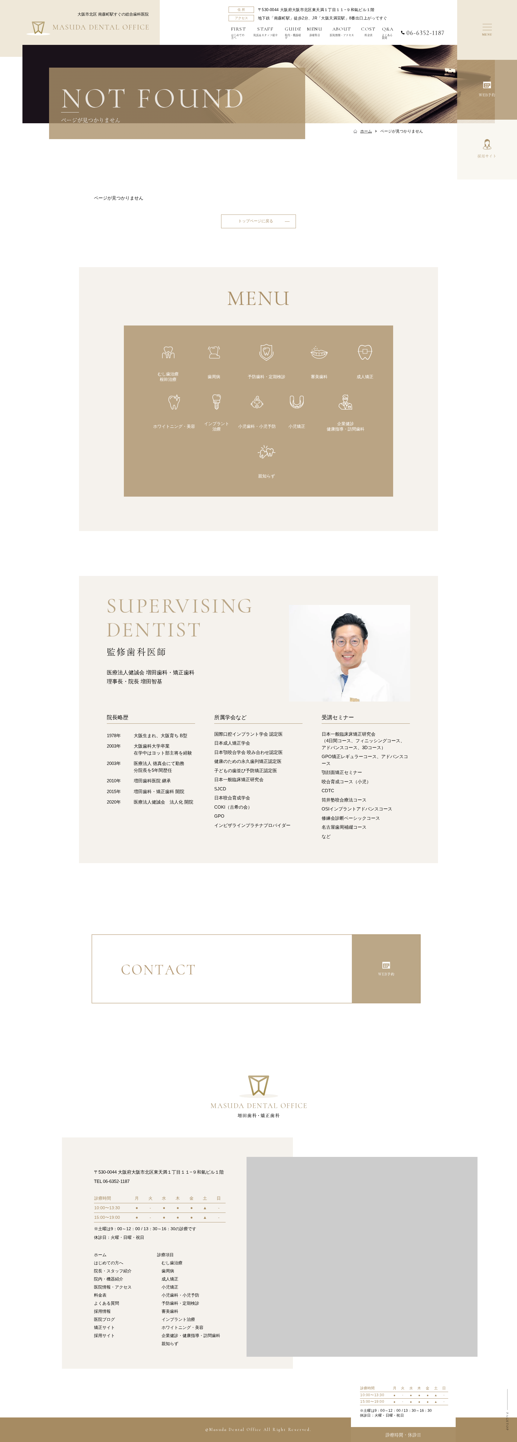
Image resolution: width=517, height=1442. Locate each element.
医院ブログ (104, 1319)
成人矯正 (170, 1279)
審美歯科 (170, 1311)
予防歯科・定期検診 (180, 1303)
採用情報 (102, 1311)
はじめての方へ (238, 33)
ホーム (100, 1254)
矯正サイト (104, 1327)
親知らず (170, 1343)
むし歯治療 (172, 1262)
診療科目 (314, 31)
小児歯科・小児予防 (180, 1295)
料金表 (368, 31)
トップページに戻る (255, 221)
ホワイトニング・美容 (182, 1327)
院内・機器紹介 (293, 33)
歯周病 (168, 1270)
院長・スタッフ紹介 (113, 1270)
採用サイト (104, 1335)
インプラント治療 (178, 1319)
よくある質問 (388, 33)
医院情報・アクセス (342, 31)
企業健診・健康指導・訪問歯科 (191, 1335)
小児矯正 (170, 1287)
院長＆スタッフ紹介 (265, 31)
